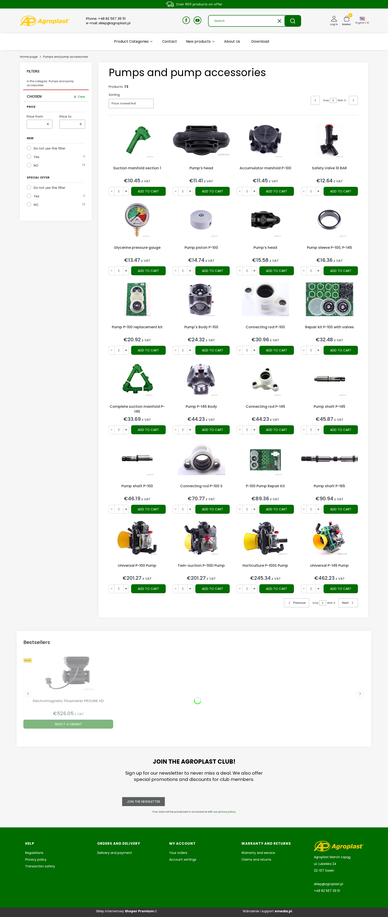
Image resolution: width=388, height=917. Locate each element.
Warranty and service (258, 853)
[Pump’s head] (201, 143)
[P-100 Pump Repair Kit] (265, 461)
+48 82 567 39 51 (327, 890)
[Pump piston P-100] (201, 223)
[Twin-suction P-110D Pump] (201, 541)
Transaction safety (40, 866)
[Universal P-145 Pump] (329, 541)
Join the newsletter (143, 801)
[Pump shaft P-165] (329, 461)
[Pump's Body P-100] (201, 302)
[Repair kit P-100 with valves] (329, 302)
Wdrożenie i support (267, 911)
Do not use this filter (49, 148)
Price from (35, 116)
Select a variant (68, 724)
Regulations (34, 853)
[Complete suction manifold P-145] (137, 382)
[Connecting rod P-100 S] (201, 461)
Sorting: (114, 95)
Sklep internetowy (125, 911)
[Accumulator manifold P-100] (265, 143)
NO (36, 165)
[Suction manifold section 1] (137, 143)
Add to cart (148, 191)
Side (326, 100)
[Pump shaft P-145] (329, 382)
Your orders (178, 853)
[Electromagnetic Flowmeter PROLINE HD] (68, 676)
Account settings (182, 859)
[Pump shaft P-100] (137, 461)
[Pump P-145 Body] (201, 382)
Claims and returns (256, 859)
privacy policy (227, 811)
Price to (65, 116)
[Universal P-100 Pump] (137, 541)
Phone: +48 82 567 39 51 (106, 18)
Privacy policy (35, 859)
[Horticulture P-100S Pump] (265, 541)
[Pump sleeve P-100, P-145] (329, 223)
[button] (292, 20)
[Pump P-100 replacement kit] (137, 302)
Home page (29, 57)
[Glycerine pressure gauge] (137, 223)
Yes (36, 157)
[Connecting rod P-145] (265, 382)
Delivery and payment (114, 853)
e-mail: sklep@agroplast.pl (108, 23)
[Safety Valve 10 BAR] (329, 143)
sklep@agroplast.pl (328, 884)
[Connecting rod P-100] (265, 302)
